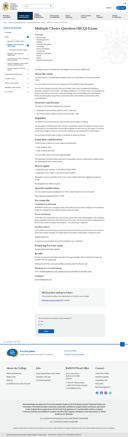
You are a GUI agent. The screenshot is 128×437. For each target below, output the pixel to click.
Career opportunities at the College (48, 373)
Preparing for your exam (43, 53)
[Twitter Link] (106, 393)
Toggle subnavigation (28, 37)
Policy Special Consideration (44, 196)
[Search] (50, 6)
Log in (123, 8)
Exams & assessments (33, 22)
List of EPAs (8, 92)
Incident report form (42, 237)
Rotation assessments (12, 83)
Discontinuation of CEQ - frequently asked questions (18, 59)
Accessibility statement (74, 435)
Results (38, 55)
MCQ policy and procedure (44, 60)
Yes (42, 321)
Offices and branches (14, 373)
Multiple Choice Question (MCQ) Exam (15, 45)
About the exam (41, 37)
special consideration (54, 192)
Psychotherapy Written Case (13, 74)
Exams (43, 22)
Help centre (99, 384)
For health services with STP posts (19, 384)
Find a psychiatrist (70, 351)
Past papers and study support (18, 50)
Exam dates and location (43, 44)
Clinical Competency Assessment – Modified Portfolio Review (18, 64)
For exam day (40, 51)
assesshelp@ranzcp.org (43, 280)
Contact (108, 8)
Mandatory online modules (13, 87)
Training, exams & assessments (17, 22)
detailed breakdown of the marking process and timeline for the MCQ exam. (66, 271)
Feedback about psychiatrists (74, 354)
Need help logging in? (102, 387)
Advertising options (102, 377)
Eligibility (39, 42)
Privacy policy (52, 435)
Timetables (8, 32)
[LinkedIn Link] (101, 393)
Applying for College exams (15, 41)
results (49, 260)
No (42, 324)
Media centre (11, 377)
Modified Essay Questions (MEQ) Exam (15, 54)
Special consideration (43, 49)
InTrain (74, 177)
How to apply (40, 46)
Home (5, 22)
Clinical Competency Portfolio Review (16, 69)
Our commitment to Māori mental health (64, 422)
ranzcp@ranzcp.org (74, 388)
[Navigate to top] (122, 344)
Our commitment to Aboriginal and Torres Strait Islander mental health (64, 418)
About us (10, 380)
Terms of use (62, 435)
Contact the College (102, 373)
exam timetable (65, 155)
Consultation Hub (101, 380)
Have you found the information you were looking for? (54, 318)
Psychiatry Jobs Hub (43, 377)
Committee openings (43, 380)
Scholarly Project (10, 79)
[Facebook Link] (97, 393)
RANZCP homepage (10, 6)
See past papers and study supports (47, 249)
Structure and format (42, 39)
